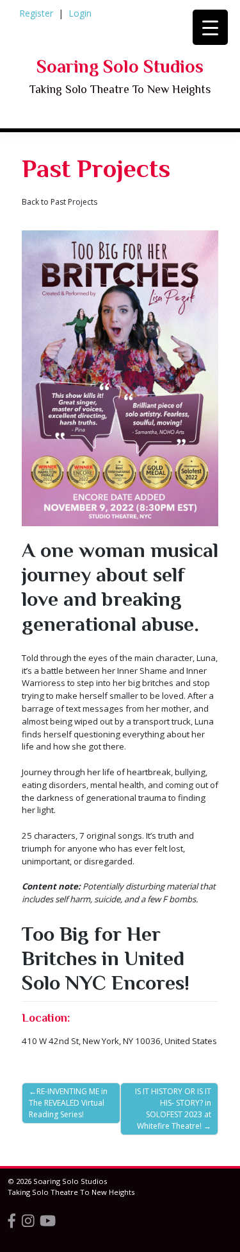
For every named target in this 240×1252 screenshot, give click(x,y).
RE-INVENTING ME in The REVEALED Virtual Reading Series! (68, 1103)
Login (80, 13)
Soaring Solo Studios (120, 66)
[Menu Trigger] (210, 27)
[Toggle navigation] (42, 142)
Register (36, 13)
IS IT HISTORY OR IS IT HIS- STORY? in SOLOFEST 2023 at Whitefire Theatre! (173, 1108)
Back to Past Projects (59, 201)
